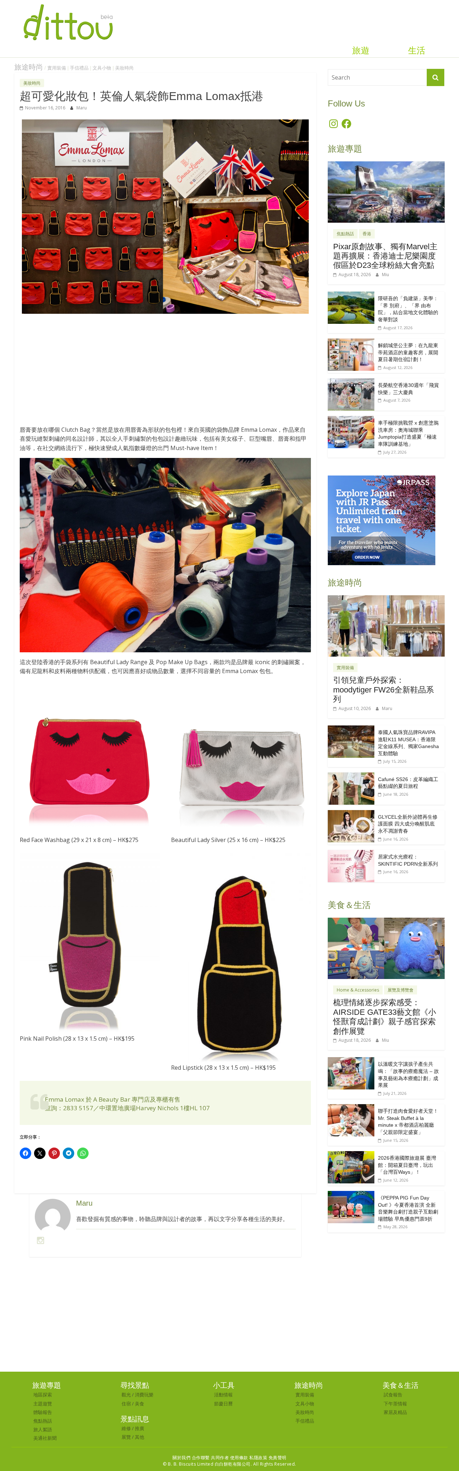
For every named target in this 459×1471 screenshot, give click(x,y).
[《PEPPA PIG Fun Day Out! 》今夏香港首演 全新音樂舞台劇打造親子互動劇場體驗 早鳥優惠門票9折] (351, 1194)
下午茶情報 (395, 1403)
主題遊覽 (42, 1403)
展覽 (126, 1437)
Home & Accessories (358, 990)
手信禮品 (79, 68)
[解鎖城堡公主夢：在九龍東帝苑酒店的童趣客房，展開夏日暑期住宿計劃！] (351, 342)
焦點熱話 (345, 234)
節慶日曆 (223, 1403)
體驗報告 (42, 1412)
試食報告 (393, 1394)
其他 (139, 1437)
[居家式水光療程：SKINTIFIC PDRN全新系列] (351, 853)
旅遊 (360, 50)
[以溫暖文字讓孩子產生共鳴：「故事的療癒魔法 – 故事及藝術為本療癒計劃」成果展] (351, 1061)
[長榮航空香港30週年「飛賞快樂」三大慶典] (351, 382)
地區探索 (42, 1394)
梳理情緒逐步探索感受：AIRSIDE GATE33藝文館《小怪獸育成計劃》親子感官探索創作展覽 (384, 1016)
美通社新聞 (45, 1438)
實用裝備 (56, 68)
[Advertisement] (165, 373)
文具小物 (102, 68)
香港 (367, 234)
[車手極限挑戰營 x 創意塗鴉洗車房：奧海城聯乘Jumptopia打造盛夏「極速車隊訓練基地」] (351, 419)
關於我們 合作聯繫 (191, 1458)
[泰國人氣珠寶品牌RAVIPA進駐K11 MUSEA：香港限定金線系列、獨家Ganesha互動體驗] (351, 729)
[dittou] (68, 4)
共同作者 (220, 1458)
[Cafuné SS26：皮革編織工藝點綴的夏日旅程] (351, 776)
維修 (126, 1428)
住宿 (126, 1403)
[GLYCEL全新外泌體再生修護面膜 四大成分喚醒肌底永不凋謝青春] (351, 813)
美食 (139, 1403)
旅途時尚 (28, 67)
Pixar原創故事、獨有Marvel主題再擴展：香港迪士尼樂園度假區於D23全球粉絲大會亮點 (385, 256)
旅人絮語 (42, 1429)
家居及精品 (395, 1412)
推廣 (139, 1428)
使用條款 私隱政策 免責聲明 (258, 1458)
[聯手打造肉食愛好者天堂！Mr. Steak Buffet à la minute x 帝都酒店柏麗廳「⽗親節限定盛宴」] (351, 1108)
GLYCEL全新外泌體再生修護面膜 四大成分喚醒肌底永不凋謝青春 (407, 824)
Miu (385, 274)
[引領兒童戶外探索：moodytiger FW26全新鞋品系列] (386, 599)
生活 (416, 50)
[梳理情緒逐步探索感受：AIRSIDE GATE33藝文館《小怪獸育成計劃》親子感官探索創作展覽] (386, 921)
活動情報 (223, 1394)
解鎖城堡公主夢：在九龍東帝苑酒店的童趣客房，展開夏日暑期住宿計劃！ (408, 352)
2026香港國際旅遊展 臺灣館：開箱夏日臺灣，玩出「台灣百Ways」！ (407, 1165)
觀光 (126, 1394)
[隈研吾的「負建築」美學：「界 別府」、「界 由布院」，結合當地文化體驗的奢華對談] (351, 295)
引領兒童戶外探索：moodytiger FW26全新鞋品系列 (383, 690)
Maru (81, 108)
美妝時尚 (124, 68)
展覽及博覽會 (400, 990)
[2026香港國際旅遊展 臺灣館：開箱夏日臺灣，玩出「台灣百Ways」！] (351, 1154)
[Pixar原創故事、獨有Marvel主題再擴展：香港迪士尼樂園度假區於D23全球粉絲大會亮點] (386, 165)
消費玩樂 (144, 1394)
